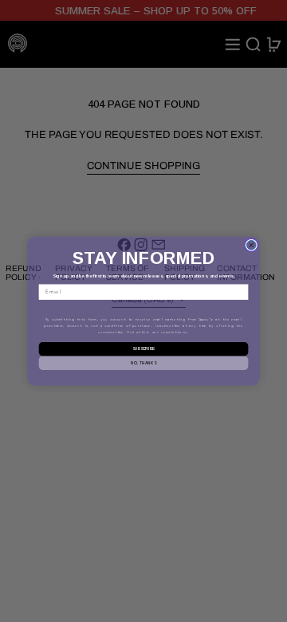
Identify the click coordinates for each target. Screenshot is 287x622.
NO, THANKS (143, 362)
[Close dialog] (251, 245)
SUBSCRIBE (143, 349)
